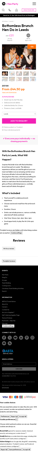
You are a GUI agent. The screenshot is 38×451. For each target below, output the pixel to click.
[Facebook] (4, 338)
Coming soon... (7, 286)
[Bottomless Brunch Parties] (25, 79)
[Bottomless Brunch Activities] (11, 73)
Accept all (22, 416)
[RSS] (10, 343)
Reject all (14, 416)
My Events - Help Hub (8, 321)
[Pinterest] (27, 338)
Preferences (5, 416)
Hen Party (12, 4)
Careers (4, 307)
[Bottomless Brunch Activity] (19, 73)
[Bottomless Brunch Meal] (19, 79)
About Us (5, 304)
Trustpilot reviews (9, 261)
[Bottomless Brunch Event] (25, 73)
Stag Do (4, 277)
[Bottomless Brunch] (4, 73)
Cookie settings (16, 233)
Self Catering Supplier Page (11, 315)
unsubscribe (5, 376)
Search (4, 291)
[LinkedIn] (21, 338)
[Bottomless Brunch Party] (33, 79)
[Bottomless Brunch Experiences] (11, 79)
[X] (10, 338)
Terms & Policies (7, 318)
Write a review (8, 249)
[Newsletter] (4, 343)
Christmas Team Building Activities (13, 288)
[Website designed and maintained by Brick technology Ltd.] (5, 387)
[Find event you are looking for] (3, 10)
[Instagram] (32, 338)
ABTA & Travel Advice (9, 301)
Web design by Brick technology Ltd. (12, 385)
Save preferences (15, 449)
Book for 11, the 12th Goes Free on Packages (19, 15)
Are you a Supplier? (8, 312)
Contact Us (5, 310)
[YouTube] (15, 338)
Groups (4, 280)
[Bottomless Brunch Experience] (4, 79)
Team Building (6, 283)
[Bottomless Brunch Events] (33, 73)
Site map (4, 323)
